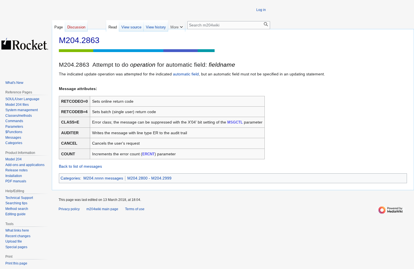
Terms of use (134, 209)
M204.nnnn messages (103, 178)
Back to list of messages (80, 166)
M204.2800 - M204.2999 (149, 178)
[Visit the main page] (25, 43)
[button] (176, 26)
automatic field (186, 74)
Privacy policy (69, 209)
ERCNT (148, 154)
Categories (70, 178)
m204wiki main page (102, 209)
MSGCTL (235, 122)
